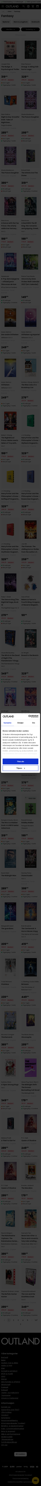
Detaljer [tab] (20, 723)
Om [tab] (33, 723)
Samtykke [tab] (7, 723)
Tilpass (19, 768)
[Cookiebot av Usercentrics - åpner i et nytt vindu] (28, 716)
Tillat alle (20, 761)
